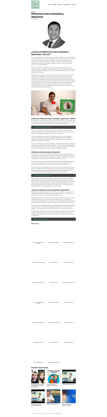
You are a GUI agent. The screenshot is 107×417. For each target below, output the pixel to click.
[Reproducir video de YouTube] (53, 102)
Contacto (74, 4)
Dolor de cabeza (66, 4)
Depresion (59, 4)
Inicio (49, 4)
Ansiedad (54, 4)
